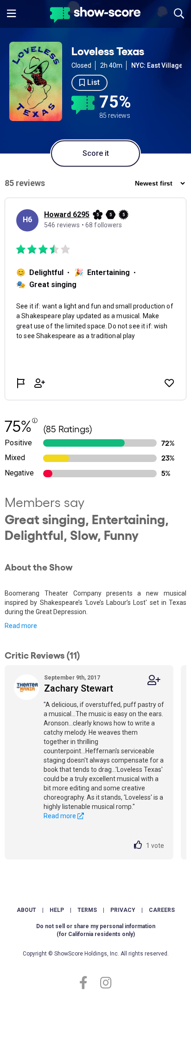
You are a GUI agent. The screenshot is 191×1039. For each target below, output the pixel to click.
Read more (21, 625)
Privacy (122, 910)
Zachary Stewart (78, 688)
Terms (87, 910)
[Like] (140, 845)
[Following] (153, 680)
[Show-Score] (95, 16)
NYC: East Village (157, 65)
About (26, 910)
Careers (162, 910)
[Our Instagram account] (104, 983)
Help (57, 910)
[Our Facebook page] (87, 983)
